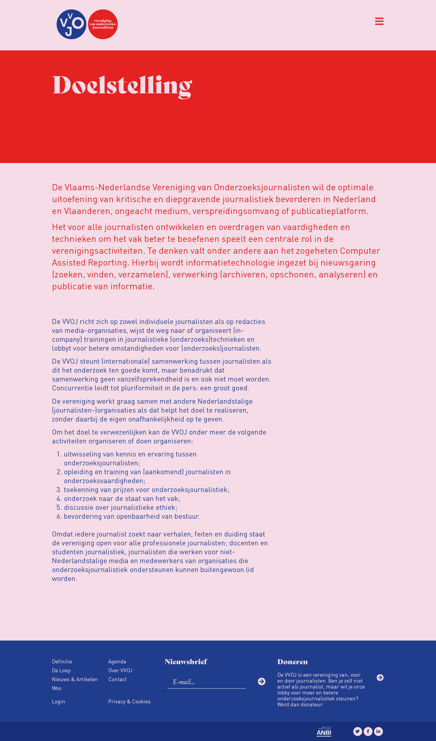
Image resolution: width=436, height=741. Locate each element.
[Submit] (261, 681)
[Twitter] (357, 731)
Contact (117, 678)
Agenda (117, 661)
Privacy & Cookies (129, 701)
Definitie (62, 661)
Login (58, 701)
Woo (56, 687)
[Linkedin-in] (378, 731)
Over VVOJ (120, 670)
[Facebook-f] (368, 731)
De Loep (61, 670)
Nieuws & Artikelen (75, 678)
